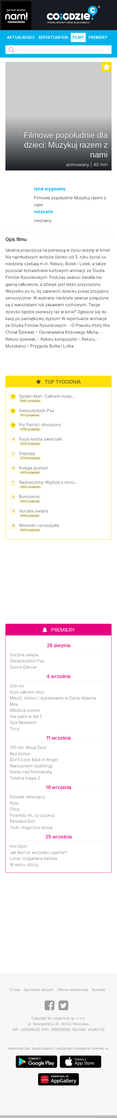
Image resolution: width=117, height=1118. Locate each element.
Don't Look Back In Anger (34, 759)
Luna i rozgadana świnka (33, 858)
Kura (14, 803)
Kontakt (98, 989)
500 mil (17, 686)
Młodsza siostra (24, 710)
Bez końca (20, 753)
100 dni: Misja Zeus (28, 747)
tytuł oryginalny (50, 188)
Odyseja (27, 453)
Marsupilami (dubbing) (31, 766)
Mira (14, 704)
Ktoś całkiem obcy (27, 692)
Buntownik (29, 496)
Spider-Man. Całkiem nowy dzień (48, 396)
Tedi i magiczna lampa (31, 827)
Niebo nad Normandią (31, 771)
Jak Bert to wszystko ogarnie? (38, 852)
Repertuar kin (53, 37)
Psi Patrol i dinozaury (40, 424)
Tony (14, 728)
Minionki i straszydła (39, 525)
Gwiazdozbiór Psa (36, 410)
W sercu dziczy (24, 864)
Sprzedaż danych (39, 989)
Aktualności (20, 37)
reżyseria (43, 211)
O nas (15, 989)
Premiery (97, 37)
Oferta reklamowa (72, 989)
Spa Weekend (23, 722)
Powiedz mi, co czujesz (32, 815)
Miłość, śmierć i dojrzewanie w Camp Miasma (53, 698)
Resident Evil (22, 821)
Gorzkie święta (33, 511)
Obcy (15, 809)
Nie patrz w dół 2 (26, 716)
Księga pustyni (33, 467)
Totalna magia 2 (25, 778)
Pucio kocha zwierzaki (40, 439)
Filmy (78, 37)
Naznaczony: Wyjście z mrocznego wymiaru (48, 482)
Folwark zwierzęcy (27, 796)
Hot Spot (18, 846)
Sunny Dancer (23, 667)
